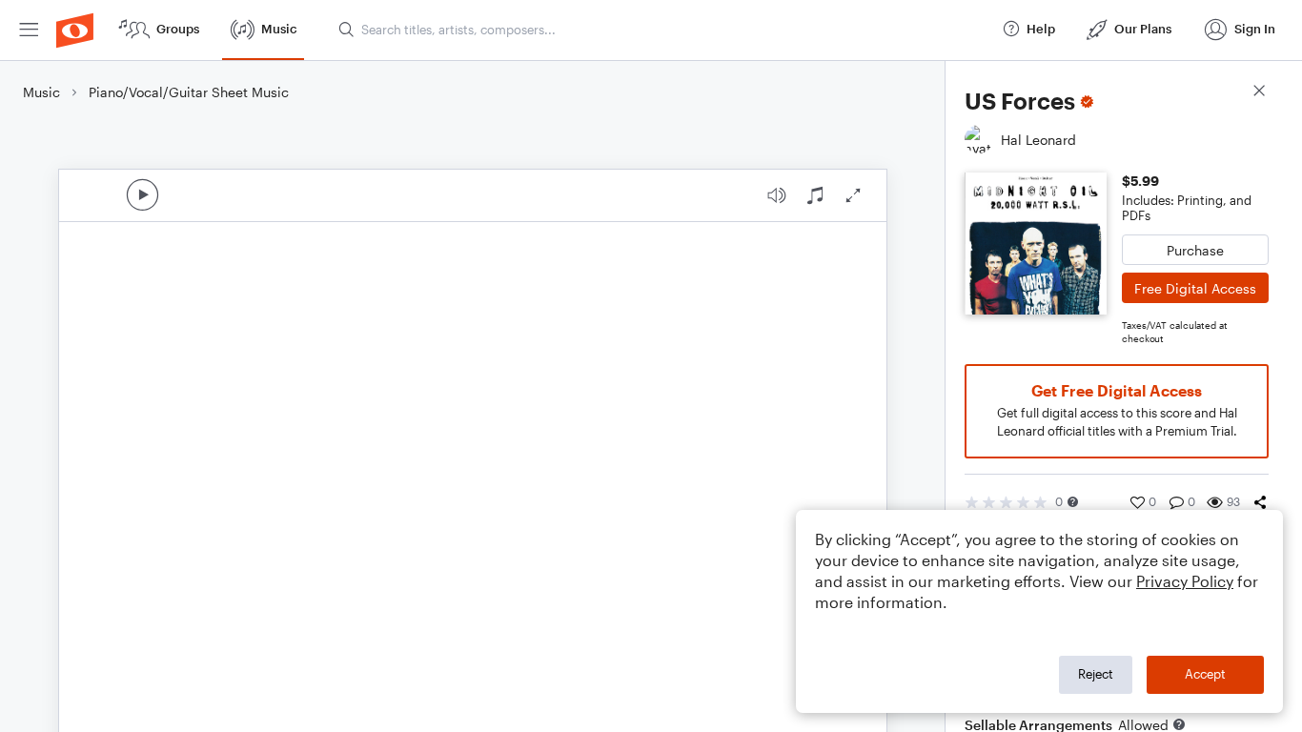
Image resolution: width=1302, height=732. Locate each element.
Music (41, 92)
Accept (1205, 673)
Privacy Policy (1184, 581)
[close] (1259, 93)
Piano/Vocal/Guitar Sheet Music (189, 92)
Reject (1095, 673)
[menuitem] (28, 30)
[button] (1073, 502)
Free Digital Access (1195, 288)
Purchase (1195, 250)
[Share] (1260, 502)
